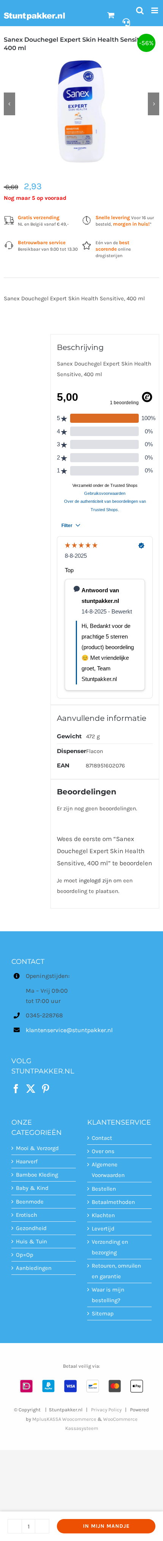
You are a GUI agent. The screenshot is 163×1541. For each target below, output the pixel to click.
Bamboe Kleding (37, 1174)
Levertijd (103, 1228)
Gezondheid (31, 1228)
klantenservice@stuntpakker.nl (51, 1030)
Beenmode (30, 1201)
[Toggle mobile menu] (155, 10)
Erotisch (26, 1214)
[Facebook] (15, 1088)
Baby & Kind (32, 1188)
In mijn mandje (106, 1526)
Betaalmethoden (113, 1202)
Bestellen (104, 1188)
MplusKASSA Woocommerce (64, 1419)
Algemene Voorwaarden (108, 1170)
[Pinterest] (45, 1088)
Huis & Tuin (31, 1241)
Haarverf (27, 1161)
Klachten (103, 1215)
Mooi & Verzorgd (37, 1148)
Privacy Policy (106, 1409)
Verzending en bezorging (110, 1247)
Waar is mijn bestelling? (108, 1295)
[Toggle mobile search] (140, 10)
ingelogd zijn (95, 880)
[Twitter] (30, 1088)
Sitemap (103, 1313)
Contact (102, 1138)
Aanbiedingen (34, 1268)
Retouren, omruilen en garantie (116, 1271)
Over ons (103, 1151)
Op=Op (24, 1254)
